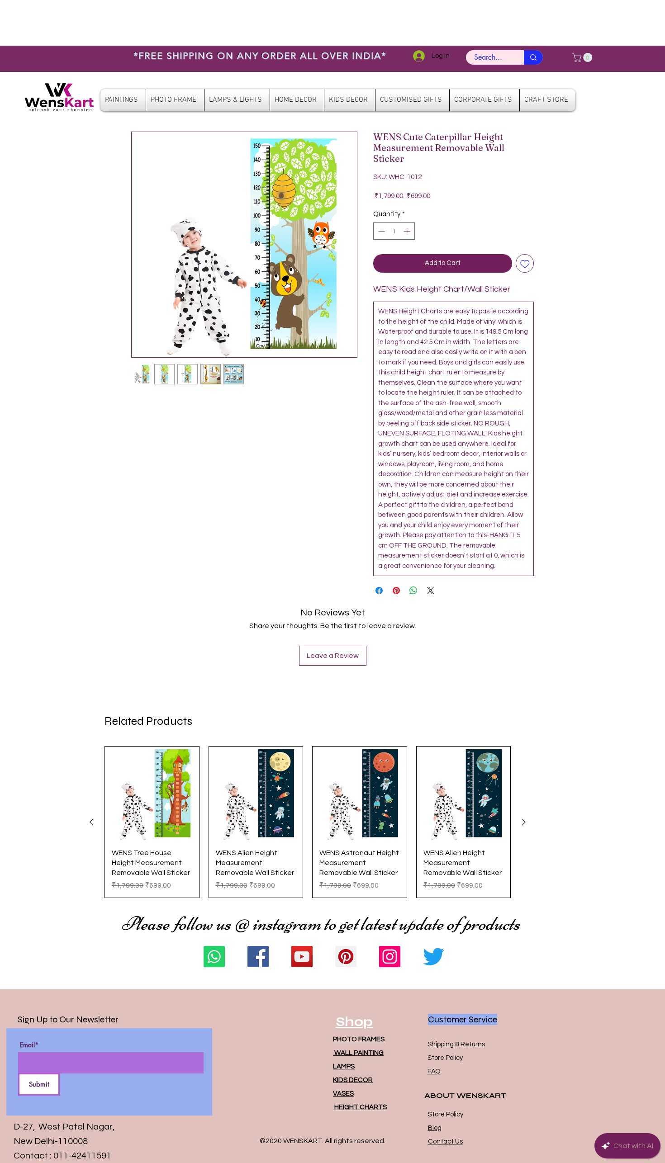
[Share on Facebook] (379, 590)
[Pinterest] (345, 956)
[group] (307, 822)
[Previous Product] (91, 822)
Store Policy (445, 1057)
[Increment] (408, 231)
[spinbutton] (394, 231)
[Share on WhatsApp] (413, 590)
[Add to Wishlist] (525, 263)
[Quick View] (152, 794)
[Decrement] (381, 231)
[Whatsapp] (214, 956)
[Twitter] (433, 956)
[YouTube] (302, 956)
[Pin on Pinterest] (396, 590)
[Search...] (533, 57)
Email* (29, 1045)
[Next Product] (523, 822)
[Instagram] (389, 956)
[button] (583, 57)
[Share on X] (430, 590)
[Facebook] (258, 956)
